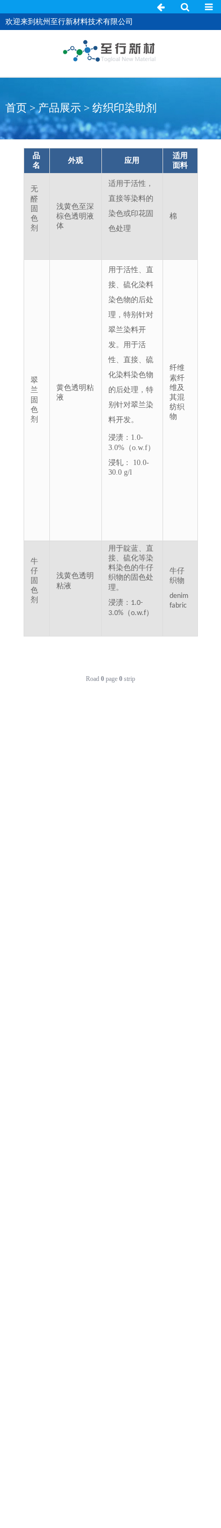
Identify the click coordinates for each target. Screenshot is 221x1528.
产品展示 (59, 108)
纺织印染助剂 (124, 108)
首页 (16, 108)
